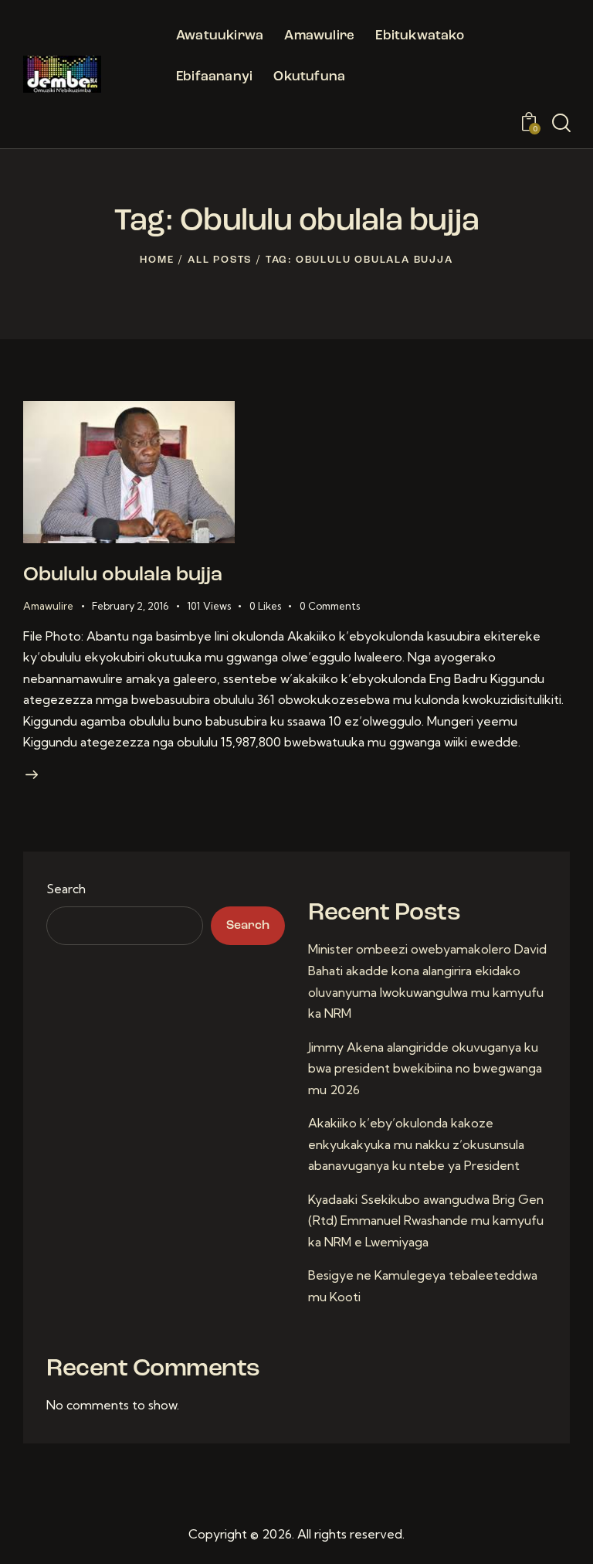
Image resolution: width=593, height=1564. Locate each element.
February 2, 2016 (130, 606)
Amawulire (48, 606)
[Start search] (561, 123)
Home (157, 260)
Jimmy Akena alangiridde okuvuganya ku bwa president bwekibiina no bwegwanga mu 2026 (425, 1068)
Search (66, 888)
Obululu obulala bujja (122, 575)
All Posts (220, 260)
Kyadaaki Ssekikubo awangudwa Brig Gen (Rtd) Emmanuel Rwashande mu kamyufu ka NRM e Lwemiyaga (426, 1221)
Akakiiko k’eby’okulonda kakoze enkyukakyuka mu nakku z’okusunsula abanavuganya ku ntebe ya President (416, 1144)
